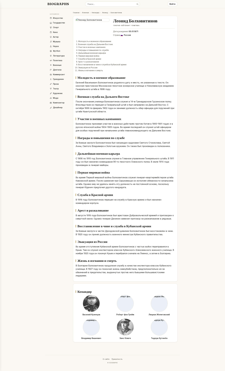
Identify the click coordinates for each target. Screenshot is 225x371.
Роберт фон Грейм (125, 314)
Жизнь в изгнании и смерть (90, 70)
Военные (85, 13)
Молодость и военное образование (94, 41)
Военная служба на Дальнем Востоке (95, 44)
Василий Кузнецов (91, 314)
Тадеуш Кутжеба (159, 338)
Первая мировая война (88, 56)
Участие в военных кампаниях (92, 47)
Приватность (117, 359)
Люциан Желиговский (159, 314)
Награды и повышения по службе (93, 50)
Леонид (105, 13)
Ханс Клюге (125, 338)
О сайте (106, 359)
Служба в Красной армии (89, 59)
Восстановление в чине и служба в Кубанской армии (102, 64)
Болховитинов (116, 13)
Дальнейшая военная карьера (92, 53)
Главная (76, 13)
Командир (95, 13)
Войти (172, 4)
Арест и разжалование (88, 62)
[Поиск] (137, 4)
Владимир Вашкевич (91, 338)
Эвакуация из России (87, 67)
